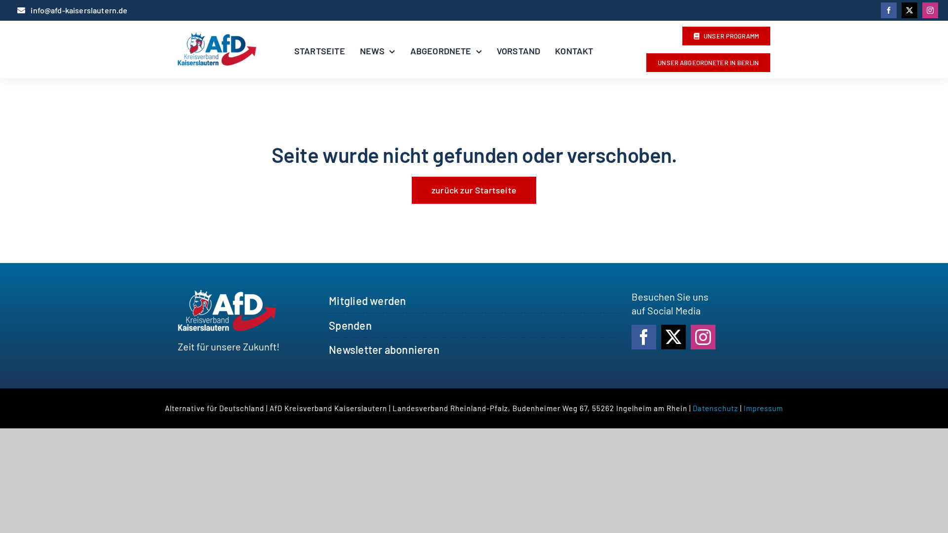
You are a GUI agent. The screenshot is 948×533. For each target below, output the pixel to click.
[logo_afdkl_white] (227, 295)
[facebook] (889, 10)
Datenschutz (715, 408)
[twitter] (909, 10)
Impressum (763, 408)
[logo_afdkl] (217, 37)
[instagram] (930, 10)
